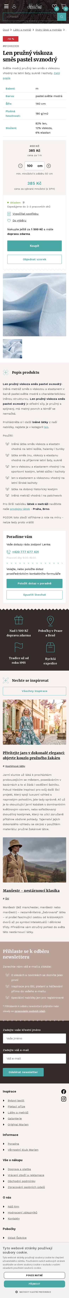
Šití (7, 898)
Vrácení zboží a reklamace (26, 1175)
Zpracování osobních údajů (26, 1187)
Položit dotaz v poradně (34, 583)
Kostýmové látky (15, 766)
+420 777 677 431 (25, 552)
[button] (16, 203)
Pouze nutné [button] (34, 1275)
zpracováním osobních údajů (30, 1011)
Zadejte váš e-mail (16, 1050)
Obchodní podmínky (21, 1181)
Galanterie (15, 1118)
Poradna (13, 1143)
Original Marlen (18, 1124)
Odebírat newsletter (23, 1072)
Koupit (34, 246)
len (46, 427)
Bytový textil (16, 1100)
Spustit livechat (34, 594)
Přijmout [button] (34, 1283)
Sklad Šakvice (17, 1237)
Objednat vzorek (34, 259)
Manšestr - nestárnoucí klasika (31, 891)
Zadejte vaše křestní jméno (22, 1030)
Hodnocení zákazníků (22, 1212)
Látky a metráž (22, 29)
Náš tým (13, 1206)
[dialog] (34, 1270)
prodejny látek (20, 509)
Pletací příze (16, 1106)
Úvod (6, 29)
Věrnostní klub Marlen (23, 1149)
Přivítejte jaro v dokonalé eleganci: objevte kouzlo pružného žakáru (34, 755)
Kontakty (14, 1218)
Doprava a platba (19, 1169)
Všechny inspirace (34, 691)
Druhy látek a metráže (48, 29)
